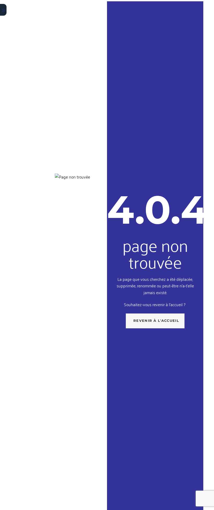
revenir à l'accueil (156, 320)
